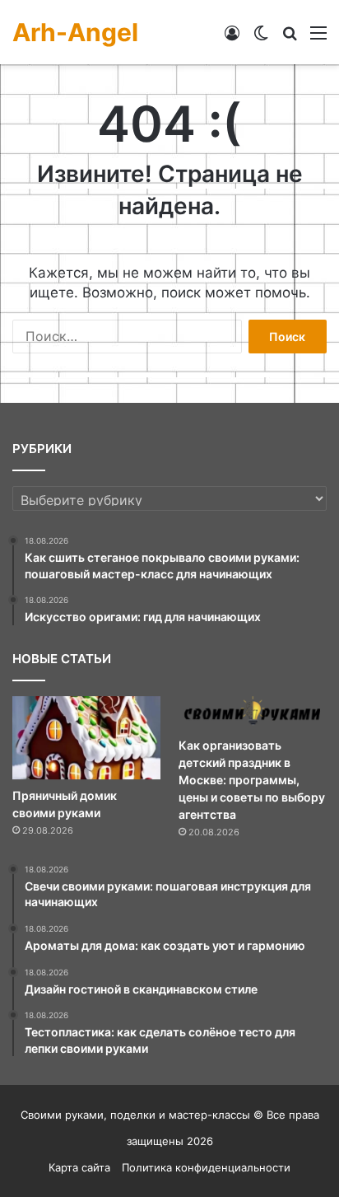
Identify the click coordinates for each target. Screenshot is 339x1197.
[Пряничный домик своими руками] (86, 737)
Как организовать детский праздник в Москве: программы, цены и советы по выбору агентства (252, 779)
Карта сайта (79, 1167)
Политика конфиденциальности (206, 1167)
